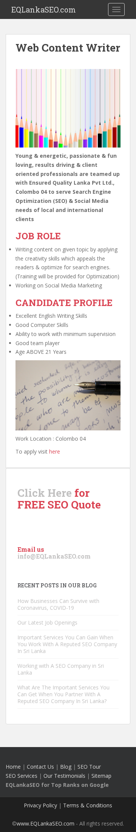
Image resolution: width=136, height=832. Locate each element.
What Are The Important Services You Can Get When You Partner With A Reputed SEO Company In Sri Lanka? (63, 694)
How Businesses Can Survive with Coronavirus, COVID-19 (58, 604)
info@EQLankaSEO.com (54, 556)
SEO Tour (89, 766)
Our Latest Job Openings (47, 622)
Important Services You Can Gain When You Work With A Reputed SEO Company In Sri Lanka (67, 644)
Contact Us (40, 766)
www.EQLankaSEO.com (45, 823)
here (54, 451)
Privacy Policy (40, 805)
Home (13, 766)
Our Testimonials (64, 775)
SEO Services (21, 775)
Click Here (44, 493)
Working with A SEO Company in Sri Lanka (60, 669)
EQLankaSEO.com (43, 9)
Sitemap (101, 775)
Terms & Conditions (87, 805)
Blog (65, 766)
